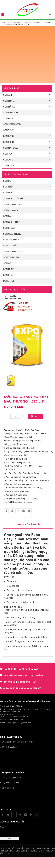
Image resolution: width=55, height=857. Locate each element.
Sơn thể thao (11, 239)
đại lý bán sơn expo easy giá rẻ (37, 451)
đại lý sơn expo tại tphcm (15, 458)
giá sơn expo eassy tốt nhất (17, 462)
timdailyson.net (16, 719)
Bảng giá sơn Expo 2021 (15, 444)
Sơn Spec (8, 136)
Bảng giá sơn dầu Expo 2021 (26, 440)
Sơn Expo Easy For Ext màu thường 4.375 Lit (25, 473)
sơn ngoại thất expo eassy (16, 491)
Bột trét (8, 186)
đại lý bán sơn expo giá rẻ (16, 455)
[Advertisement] (27, 54)
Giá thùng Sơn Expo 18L (15, 465)
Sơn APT (7, 94)
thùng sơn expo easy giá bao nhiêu (20, 498)
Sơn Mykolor (10, 112)
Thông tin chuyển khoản (12, 777)
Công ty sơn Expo (12, 451)
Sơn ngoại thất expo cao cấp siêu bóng (22, 487)
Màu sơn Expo (36, 465)
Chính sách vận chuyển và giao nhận (17, 741)
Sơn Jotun (9, 159)
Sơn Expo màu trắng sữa (37, 480)
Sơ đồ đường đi (8, 787)
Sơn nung (8, 269)
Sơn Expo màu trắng (13, 480)
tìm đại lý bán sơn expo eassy (18, 502)
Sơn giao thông (12, 233)
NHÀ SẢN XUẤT (22, 430)
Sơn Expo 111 (10, 469)
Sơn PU (7, 180)
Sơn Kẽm (8, 275)
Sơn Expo (8, 141)
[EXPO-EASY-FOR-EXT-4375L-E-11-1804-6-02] (11, 380)
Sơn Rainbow (10, 147)
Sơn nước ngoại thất (32, 22)
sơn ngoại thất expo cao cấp (17, 483)
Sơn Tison (9, 130)
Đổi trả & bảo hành (9, 747)
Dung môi (8, 280)
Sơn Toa (7, 153)
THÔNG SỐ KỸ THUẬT (28, 524)
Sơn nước (17, 22)
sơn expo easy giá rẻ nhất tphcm (19, 476)
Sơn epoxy (9, 227)
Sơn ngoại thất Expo (13, 433)
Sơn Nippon (9, 100)
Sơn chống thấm (12, 204)
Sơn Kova (8, 118)
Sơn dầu (7, 216)
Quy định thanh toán (10, 782)
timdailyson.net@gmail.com (19, 722)
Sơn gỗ (7, 263)
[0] (51, 15)
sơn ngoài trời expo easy (15, 494)
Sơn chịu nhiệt (11, 222)
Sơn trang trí (11, 257)
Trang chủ (6, 22)
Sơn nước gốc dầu (13, 198)
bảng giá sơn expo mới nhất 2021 (19, 447)
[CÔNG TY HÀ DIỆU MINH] (27, 9)
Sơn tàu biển (10, 245)
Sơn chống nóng (13, 251)
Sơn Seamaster (12, 124)
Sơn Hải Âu (9, 106)
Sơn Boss (8, 165)
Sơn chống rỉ (10, 210)
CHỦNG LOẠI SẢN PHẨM (35, 433)
